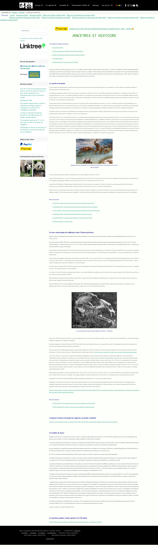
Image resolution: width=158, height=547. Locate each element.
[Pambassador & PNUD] (88, 5)
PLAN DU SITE (50, 538)
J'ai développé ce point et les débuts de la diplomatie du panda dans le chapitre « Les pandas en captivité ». (75, 522)
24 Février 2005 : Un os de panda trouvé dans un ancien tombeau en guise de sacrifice (74, 403)
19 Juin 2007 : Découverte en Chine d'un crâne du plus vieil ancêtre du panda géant (73, 203)
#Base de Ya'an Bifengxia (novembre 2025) (81, 15)
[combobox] (33, 31)
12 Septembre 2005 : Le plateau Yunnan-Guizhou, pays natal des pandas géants (72, 218)
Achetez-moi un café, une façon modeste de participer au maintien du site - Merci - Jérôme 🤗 (101, 29)
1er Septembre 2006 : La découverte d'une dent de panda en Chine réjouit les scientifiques (75, 207)
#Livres (12, 15)
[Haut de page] (156, 545)
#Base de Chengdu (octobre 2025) (54, 15)
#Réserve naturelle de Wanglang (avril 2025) (56, 17)
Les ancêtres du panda (57, 47)
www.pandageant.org (52, 533)
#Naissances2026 (22, 15)
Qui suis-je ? (106, 5)
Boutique (96, 5)
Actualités (62, 5)
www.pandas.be (41, 533)
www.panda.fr (24, 533)
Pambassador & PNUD (79, 5)
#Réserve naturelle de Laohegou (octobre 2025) (123, 17)
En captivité (50, 5)
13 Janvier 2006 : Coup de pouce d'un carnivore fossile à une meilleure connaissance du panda (76, 210)
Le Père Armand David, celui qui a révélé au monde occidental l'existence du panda (73, 407)
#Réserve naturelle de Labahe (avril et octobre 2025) (89, 17)
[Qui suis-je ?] (111, 5)
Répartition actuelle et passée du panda (62, 221)
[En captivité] (55, 5)
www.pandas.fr (33, 533)
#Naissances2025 (35, 15)
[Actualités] (67, 5)
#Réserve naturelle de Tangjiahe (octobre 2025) (24, 17)
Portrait (37, 5)
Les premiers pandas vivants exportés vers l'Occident (65, 62)
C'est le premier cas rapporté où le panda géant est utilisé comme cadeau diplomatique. (115, 352)
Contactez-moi (77, 530)
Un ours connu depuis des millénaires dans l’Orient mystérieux (67, 51)
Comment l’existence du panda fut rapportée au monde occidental (68, 55)
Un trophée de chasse (57, 58)
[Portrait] (41, 5)
